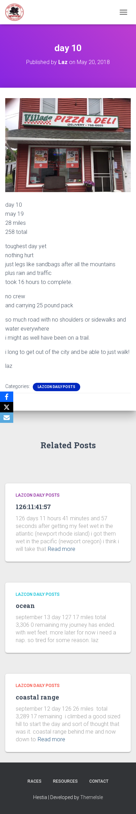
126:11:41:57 (33, 507)
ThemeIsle (91, 797)
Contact (98, 781)
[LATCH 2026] (17, 12)
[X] (6, 407)
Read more (61, 549)
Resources (65, 781)
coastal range (37, 697)
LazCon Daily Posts (56, 387)
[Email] (6, 417)
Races (34, 781)
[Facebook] (6, 397)
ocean (25, 605)
